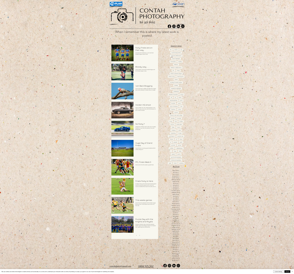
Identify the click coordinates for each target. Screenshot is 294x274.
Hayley (180, 61)
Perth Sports (180, 76)
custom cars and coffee (176, 115)
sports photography (176, 157)
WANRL (176, 85)
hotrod (172, 124)
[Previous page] (130, 235)
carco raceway (174, 106)
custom (176, 112)
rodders (172, 148)
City (181, 49)
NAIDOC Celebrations (176, 67)
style (170, 163)
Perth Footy (172, 76)
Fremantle (173, 61)
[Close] (292, 271)
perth (181, 142)
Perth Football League (176, 73)
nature (171, 139)
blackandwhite (173, 100)
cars (181, 106)
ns (170, 142)
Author (176, 49)
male (179, 130)
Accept (287, 271)
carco (179, 103)
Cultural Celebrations (176, 55)
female (173, 118)
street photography (176, 160)
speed (173, 154)
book (181, 100)
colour (179, 109)
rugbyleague (179, 148)
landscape (179, 124)
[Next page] (139, 235)
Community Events (176, 52)
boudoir (173, 103)
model (179, 133)
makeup (174, 130)
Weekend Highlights (176, 88)
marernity (173, 133)
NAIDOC (176, 64)
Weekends (176, 91)
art (175, 97)
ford (176, 121)
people (175, 142)
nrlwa (181, 139)
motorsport (172, 136)
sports (179, 154)
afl (171, 97)
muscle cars (180, 136)
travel (175, 163)
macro (178, 127)
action (182, 94)
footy (170, 121)
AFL (171, 49)
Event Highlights (176, 58)
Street (176, 79)
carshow (173, 109)
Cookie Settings (278, 271)
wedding (181, 163)
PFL (173, 70)
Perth (178, 70)
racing (179, 145)
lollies (173, 127)
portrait (173, 145)
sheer (180, 151)
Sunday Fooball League (176, 82)
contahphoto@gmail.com (120, 266)
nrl (176, 139)
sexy (175, 151)
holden (181, 121)
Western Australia (173, 94)
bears (180, 97)
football (179, 118)
